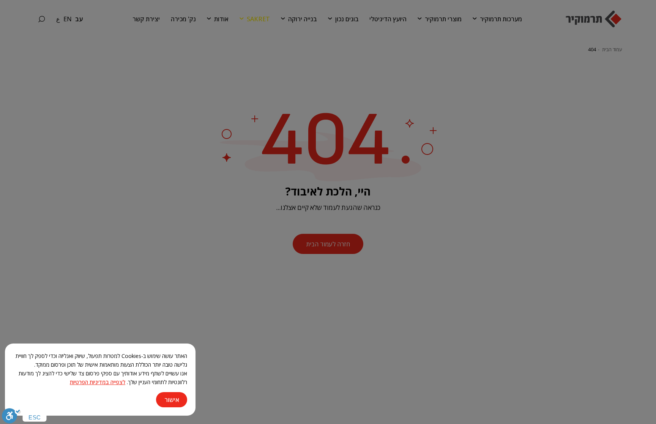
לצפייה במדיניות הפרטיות (97, 382)
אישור (171, 400)
